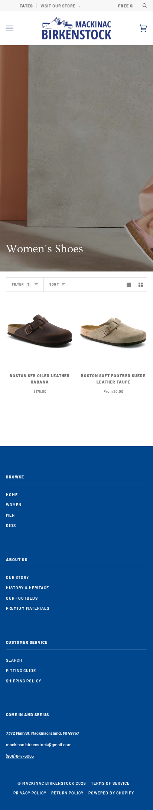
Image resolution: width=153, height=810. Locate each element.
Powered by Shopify (111, 792)
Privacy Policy (29, 792)
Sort (54, 284)
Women (14, 504)
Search (14, 660)
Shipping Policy (23, 680)
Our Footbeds (22, 598)
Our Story (17, 577)
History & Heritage (27, 587)
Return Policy (67, 792)
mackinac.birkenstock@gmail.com (39, 744)
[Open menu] (17, 28)
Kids (11, 525)
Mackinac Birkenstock (48, 783)
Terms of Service (110, 783)
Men (10, 515)
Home (12, 494)
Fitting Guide (21, 670)
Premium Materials (27, 608)
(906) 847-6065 (20, 755)
